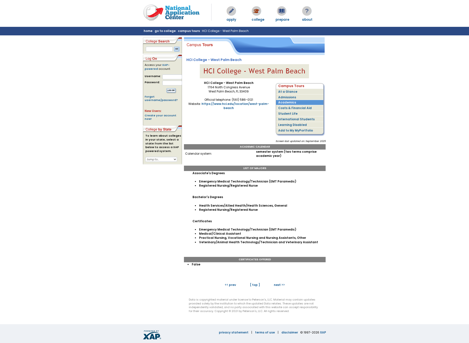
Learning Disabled (292, 125)
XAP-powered (157, 67)
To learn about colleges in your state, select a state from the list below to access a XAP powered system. (163, 143)
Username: (153, 76)
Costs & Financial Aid (295, 108)
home (148, 31)
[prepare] (282, 11)
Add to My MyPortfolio (295, 130)
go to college (165, 31)
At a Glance (287, 92)
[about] (307, 11)
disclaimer (289, 332)
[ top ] (255, 285)
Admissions (287, 97)
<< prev (230, 285)
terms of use (265, 332)
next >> (279, 285)
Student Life (288, 113)
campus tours (189, 31)
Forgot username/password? (161, 98)
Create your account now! (160, 117)
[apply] (231, 11)
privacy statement (233, 332)
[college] (256, 11)
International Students (296, 119)
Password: (152, 82)
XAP (323, 332)
